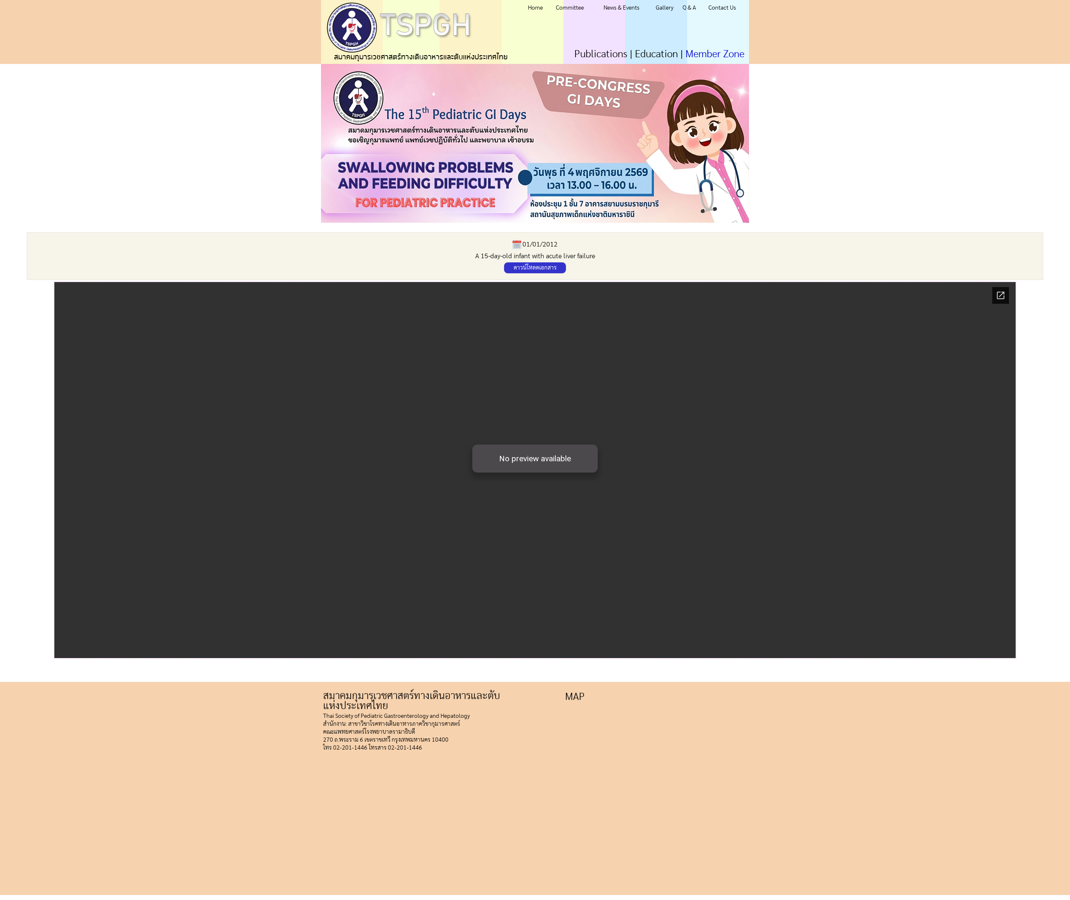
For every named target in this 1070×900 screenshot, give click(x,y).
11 (644, 226)
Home (535, 8)
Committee (570, 8)
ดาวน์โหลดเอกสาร (535, 268)
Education (656, 54)
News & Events (621, 8)
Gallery (664, 8)
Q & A (689, 8)
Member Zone (714, 54)
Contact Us (722, 8)
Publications (600, 54)
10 (654, 226)
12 (634, 226)
